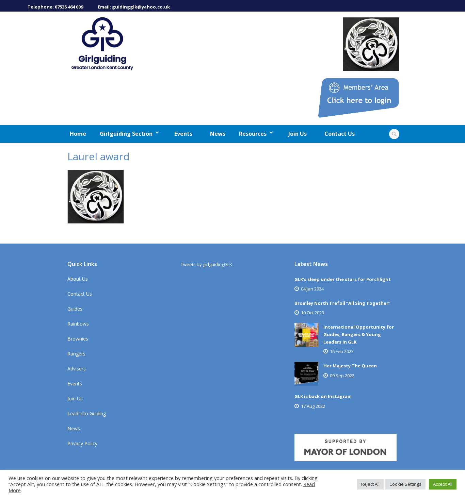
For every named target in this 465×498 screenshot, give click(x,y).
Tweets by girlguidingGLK (206, 264)
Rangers (76, 353)
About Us (77, 279)
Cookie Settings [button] (405, 484)
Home (78, 133)
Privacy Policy (82, 443)
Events (183, 133)
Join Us (297, 133)
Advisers (76, 368)
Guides (74, 308)
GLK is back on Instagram (323, 396)
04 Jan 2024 (312, 289)
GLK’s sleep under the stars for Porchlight (342, 279)
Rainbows (78, 323)
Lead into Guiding (86, 413)
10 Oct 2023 (312, 313)
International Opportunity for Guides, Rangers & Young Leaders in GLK (358, 334)
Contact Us (339, 133)
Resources (253, 133)
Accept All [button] (442, 484)
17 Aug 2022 (313, 406)
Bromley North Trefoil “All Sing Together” (342, 303)
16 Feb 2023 (342, 351)
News (217, 133)
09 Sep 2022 (342, 375)
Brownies (77, 338)
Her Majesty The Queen (350, 366)
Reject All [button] (370, 484)
